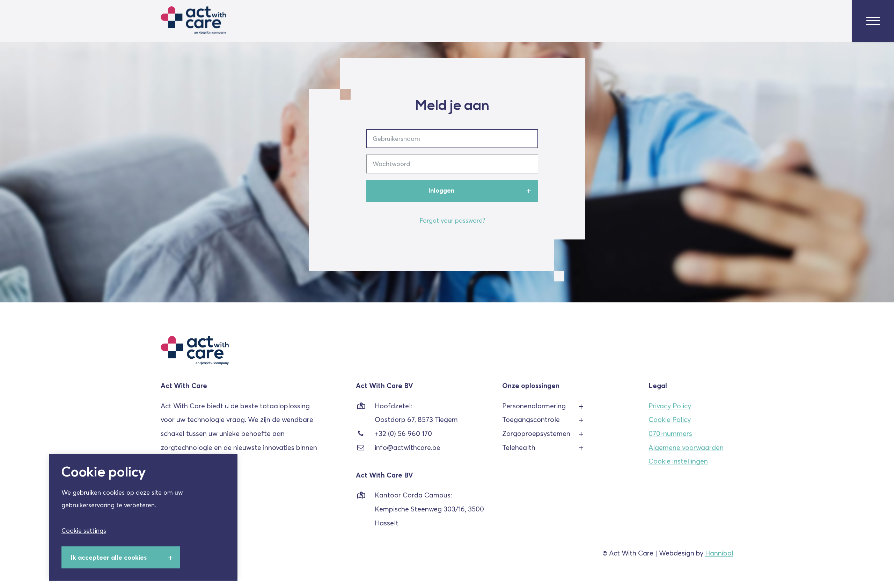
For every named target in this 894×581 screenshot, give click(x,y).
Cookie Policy (669, 419)
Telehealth (518, 447)
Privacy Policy (669, 406)
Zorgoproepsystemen (536, 433)
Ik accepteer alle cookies (109, 557)
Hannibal (719, 553)
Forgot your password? (452, 220)
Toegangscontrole (531, 419)
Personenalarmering (534, 406)
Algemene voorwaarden (686, 447)
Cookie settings (83, 530)
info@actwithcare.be (407, 447)
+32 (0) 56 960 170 (403, 433)
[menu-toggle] (873, 21)
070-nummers (670, 433)
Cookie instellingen (678, 461)
